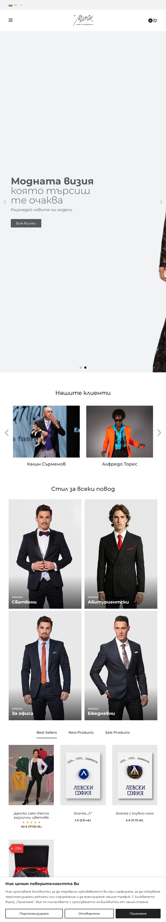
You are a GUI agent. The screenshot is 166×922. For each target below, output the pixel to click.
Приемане (138, 914)
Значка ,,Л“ (83, 813)
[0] (155, 20)
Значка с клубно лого (135, 813)
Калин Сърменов (46, 464)
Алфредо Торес (119, 464)
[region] (83, 899)
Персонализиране (34, 914)
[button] (4, 201)
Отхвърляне (89, 914)
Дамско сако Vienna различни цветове (31, 815)
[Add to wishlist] (48, 750)
